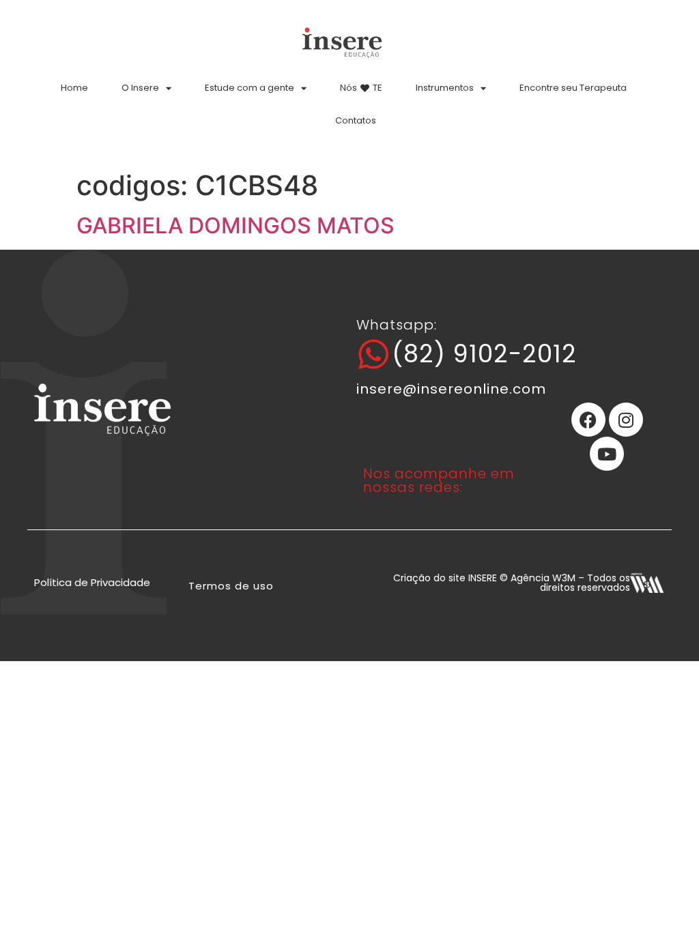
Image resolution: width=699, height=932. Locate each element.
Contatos (355, 120)
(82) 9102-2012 (484, 353)
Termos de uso (231, 586)
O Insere (140, 87)
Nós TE (361, 87)
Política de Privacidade (92, 582)
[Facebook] (588, 420)
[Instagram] (626, 420)
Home (74, 87)
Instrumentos (445, 87)
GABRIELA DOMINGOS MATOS (235, 225)
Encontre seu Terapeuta (573, 87)
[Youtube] (607, 454)
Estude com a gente (249, 87)
